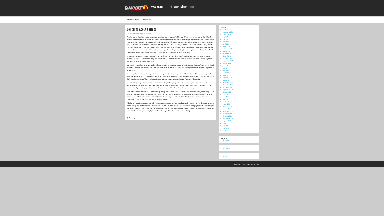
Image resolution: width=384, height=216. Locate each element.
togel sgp (225, 156)
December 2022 (228, 111)
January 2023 (227, 109)
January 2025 (227, 51)
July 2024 (225, 66)
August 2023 (227, 92)
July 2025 (225, 37)
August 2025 (227, 34)
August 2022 (227, 121)
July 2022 (225, 123)
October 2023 (227, 87)
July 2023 (226, 94)
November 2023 (228, 85)
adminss (148, 33)
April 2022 (226, 130)
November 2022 (228, 114)
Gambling (132, 118)
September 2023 (228, 90)
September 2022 (228, 118)
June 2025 (226, 39)
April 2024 (226, 73)
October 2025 (227, 30)
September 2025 (228, 32)
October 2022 (227, 116)
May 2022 (226, 128)
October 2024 (227, 58)
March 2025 (226, 46)
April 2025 (226, 44)
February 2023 (227, 106)
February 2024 (227, 78)
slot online (147, 20)
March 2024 (226, 75)
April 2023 (226, 102)
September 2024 (228, 61)
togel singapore (133, 20)
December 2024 (228, 54)
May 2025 (226, 42)
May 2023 (226, 99)
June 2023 (226, 97)
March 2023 (227, 104)
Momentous (255, 164)
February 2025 (227, 49)
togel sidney (226, 148)
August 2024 (227, 63)
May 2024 (226, 70)
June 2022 (226, 126)
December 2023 (228, 82)
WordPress (244, 164)
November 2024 (228, 56)
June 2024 (226, 68)
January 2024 (227, 80)
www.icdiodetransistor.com (172, 6)
